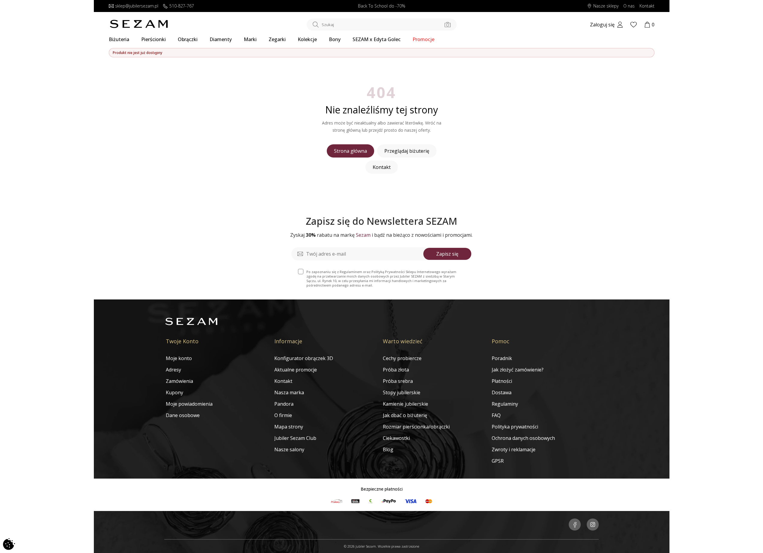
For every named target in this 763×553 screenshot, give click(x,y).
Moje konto (179, 358)
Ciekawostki (396, 438)
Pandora (284, 404)
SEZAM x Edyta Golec (377, 39)
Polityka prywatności (515, 426)
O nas (629, 6)
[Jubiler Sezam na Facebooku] (575, 525)
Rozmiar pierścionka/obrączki (416, 426)
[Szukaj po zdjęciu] (448, 25)
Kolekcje (307, 39)
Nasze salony (289, 449)
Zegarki (277, 39)
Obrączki (188, 39)
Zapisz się (447, 254)
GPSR (498, 461)
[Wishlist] (633, 25)
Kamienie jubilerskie (405, 404)
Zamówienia (179, 381)
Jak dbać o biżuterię (405, 415)
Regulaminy (505, 404)
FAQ (496, 415)
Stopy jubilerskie (401, 392)
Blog (388, 449)
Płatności (502, 381)
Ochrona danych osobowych (523, 438)
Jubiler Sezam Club (295, 438)
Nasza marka (289, 392)
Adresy (173, 369)
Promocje (423, 39)
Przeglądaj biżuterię (406, 151)
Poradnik (502, 358)
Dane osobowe (183, 415)
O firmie (283, 415)
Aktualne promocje (295, 369)
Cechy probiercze (402, 358)
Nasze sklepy (605, 6)
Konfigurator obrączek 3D (303, 358)
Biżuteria (119, 39)
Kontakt (646, 6)
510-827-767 (181, 6)
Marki (250, 39)
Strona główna (350, 151)
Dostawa (501, 392)
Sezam (363, 235)
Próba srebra (398, 381)
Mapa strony (288, 426)
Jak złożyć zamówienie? (518, 369)
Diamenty (221, 39)
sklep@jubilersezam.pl (136, 6)
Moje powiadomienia (189, 404)
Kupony (174, 392)
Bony (335, 39)
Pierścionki (153, 39)
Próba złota (396, 369)
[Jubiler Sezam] (139, 26)
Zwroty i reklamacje (513, 449)
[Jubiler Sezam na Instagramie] (593, 525)
